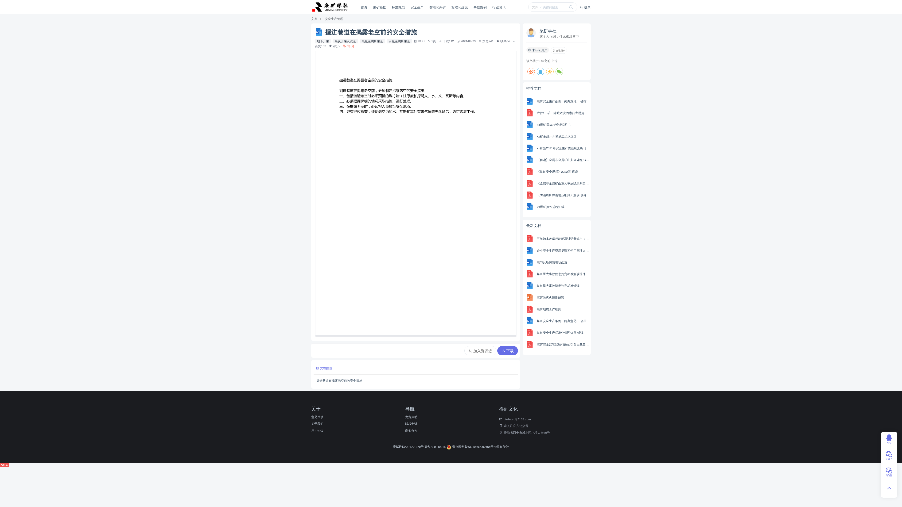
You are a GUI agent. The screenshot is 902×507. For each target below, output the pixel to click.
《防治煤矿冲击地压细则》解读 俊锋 (562, 195)
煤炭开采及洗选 (345, 41)
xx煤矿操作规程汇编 (550, 206)
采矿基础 (379, 7)
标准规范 (398, 7)
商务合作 (411, 430)
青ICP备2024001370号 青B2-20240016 (420, 446)
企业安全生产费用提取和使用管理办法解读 (563, 250)
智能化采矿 (437, 7)
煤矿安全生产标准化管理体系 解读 (560, 332)
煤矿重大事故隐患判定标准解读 (558, 285)
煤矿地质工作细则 (549, 309)
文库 (314, 18)
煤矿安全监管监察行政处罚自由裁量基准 (563, 344)
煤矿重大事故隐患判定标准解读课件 (561, 274)
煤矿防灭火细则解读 (550, 297)
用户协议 (317, 430)
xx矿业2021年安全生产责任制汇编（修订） (563, 148)
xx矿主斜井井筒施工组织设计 (557, 136)
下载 (509, 350)
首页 (364, 7)
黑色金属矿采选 (372, 41)
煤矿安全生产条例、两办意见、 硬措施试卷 (563, 101)
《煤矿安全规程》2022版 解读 (557, 171)
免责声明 (411, 417)
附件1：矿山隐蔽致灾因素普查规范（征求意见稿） (563, 113)
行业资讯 (498, 7)
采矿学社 (548, 30)
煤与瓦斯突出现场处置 (552, 262)
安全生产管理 (334, 18)
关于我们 (317, 423)
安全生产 (417, 7)
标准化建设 (459, 7)
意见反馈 (317, 417)
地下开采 (323, 41)
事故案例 (480, 7)
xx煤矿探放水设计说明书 (554, 124)
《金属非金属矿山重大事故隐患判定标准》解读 (563, 183)
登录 (587, 7)
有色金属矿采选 (399, 41)
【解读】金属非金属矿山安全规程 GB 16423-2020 (563, 159)
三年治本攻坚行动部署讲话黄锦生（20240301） (563, 238)
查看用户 (560, 50)
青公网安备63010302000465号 (472, 446)
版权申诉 (411, 423)
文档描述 (325, 368)
